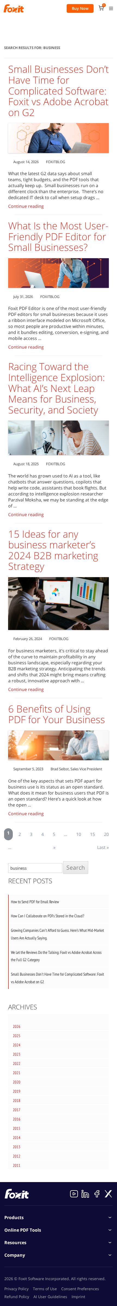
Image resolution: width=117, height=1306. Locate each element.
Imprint (78, 1296)
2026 (16, 1026)
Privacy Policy (16, 1288)
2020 (16, 1082)
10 (78, 834)
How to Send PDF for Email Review (35, 901)
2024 (16, 1045)
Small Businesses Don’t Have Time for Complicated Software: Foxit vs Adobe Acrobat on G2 (58, 90)
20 (106, 834)
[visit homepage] (13, 8)
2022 (16, 1063)
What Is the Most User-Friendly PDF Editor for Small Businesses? (58, 236)
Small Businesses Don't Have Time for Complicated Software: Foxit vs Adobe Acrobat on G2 (57, 978)
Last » (103, 847)
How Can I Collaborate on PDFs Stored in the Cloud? (47, 915)
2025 (16, 1035)
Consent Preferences (80, 1288)
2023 (16, 1054)
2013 (16, 1146)
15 (92, 834)
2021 (16, 1072)
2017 (16, 1109)
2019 (16, 1091)
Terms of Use (45, 1288)
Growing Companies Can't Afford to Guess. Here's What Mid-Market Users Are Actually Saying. (57, 934)
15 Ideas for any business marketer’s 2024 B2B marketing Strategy (53, 550)
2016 (16, 1119)
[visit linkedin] (85, 1193)
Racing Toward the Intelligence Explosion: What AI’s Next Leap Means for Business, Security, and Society (56, 388)
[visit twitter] (108, 1193)
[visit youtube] (74, 1193)
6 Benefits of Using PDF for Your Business (56, 714)
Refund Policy (16, 1296)
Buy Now (80, 8)
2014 (16, 1137)
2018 (16, 1100)
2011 (16, 1165)
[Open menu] (111, 8)
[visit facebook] (97, 1193)
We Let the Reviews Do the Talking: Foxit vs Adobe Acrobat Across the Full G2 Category (56, 956)
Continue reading (26, 206)
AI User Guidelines (50, 1296)
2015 (16, 1128)
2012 (16, 1156)
